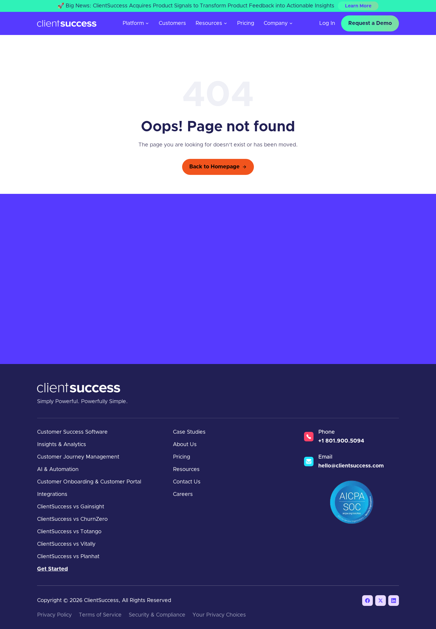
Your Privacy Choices (219, 615)
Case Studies (189, 432)
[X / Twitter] (380, 600)
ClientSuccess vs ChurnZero (72, 519)
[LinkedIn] (393, 600)
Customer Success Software (72, 432)
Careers (183, 494)
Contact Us (187, 482)
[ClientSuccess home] (66, 23)
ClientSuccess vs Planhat (68, 556)
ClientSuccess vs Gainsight (70, 507)
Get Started (52, 569)
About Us (185, 444)
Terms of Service (100, 615)
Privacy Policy (54, 615)
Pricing (245, 23)
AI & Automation (58, 469)
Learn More (358, 6)
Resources (208, 23)
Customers (172, 23)
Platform (133, 23)
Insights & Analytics (61, 444)
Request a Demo (370, 23)
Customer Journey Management (78, 457)
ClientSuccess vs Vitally (66, 544)
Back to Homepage (214, 167)
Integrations (52, 494)
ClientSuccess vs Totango (69, 531)
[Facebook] (367, 600)
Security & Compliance (157, 615)
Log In (327, 23)
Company (276, 23)
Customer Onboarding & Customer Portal (89, 482)
